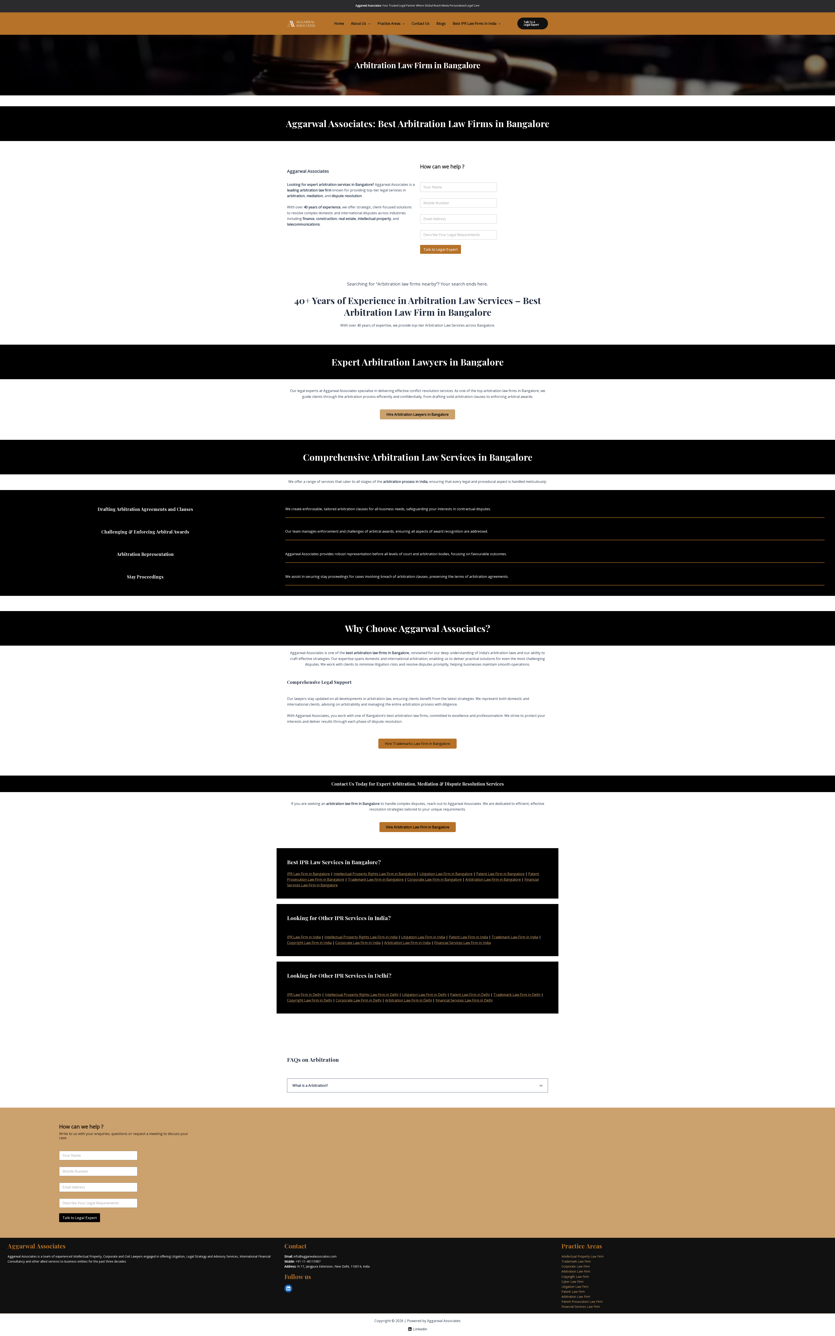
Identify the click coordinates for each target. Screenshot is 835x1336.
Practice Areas (389, 23)
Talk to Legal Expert (440, 249)
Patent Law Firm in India (468, 937)
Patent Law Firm (573, 1291)
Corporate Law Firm (575, 1266)
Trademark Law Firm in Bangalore (376, 879)
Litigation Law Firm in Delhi (424, 994)
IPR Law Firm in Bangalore (308, 873)
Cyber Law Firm (572, 1282)
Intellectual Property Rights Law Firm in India (360, 937)
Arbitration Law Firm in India (407, 942)
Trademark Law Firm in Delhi (516, 994)
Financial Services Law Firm (580, 1306)
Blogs (441, 23)
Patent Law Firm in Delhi (470, 994)
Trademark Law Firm (576, 1261)
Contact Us (420, 23)
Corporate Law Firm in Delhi (358, 1000)
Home (339, 23)
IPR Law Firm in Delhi (304, 994)
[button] (368, 23)
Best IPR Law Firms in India (474, 23)
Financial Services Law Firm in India (462, 942)
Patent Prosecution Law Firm (582, 1301)
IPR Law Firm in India (304, 937)
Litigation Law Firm (574, 1286)
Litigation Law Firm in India (423, 937)
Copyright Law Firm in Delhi (309, 1000)
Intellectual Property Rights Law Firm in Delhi (361, 994)
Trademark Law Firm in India (515, 937)
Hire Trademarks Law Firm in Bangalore (417, 743)
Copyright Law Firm (575, 1277)
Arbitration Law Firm (575, 1271)
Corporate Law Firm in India (358, 942)
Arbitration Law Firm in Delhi (408, 1000)
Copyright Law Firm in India (309, 942)
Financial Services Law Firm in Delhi (464, 1000)
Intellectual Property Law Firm (582, 1256)
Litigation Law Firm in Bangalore (446, 873)
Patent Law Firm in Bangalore (500, 873)
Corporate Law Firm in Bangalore (434, 879)
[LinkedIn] (288, 1288)
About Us (358, 23)
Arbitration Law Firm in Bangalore (493, 879)
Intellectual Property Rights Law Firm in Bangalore (375, 873)
